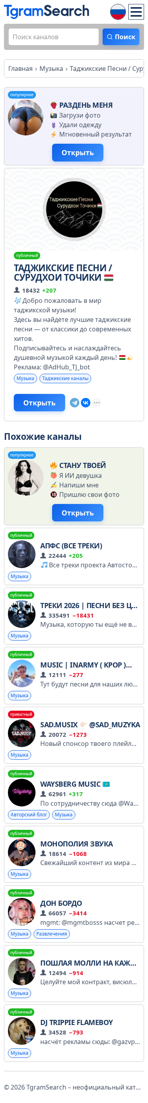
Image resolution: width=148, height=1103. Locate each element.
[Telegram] (74, 402)
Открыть (78, 152)
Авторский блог (29, 814)
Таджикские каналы (65, 378)
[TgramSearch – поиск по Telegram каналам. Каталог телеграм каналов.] (46, 12)
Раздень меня (85, 105)
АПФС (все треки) (71, 545)
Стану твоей (82, 465)
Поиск (125, 36)
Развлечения (51, 933)
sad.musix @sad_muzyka (90, 724)
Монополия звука (76, 843)
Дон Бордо (61, 903)
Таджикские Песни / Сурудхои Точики (63, 272)
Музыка (25, 378)
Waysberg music (71, 784)
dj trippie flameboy (76, 1022)
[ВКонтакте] (85, 402)
